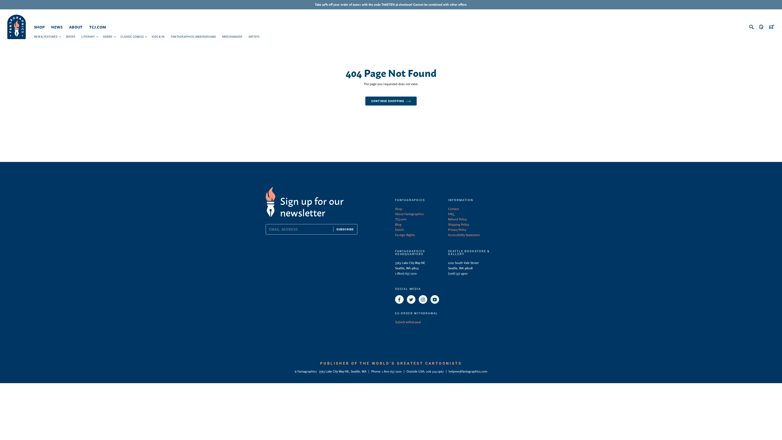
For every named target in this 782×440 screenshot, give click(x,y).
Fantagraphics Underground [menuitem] (193, 36)
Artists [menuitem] (254, 36)
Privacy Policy (457, 230)
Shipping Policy (458, 224)
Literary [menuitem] (88, 36)
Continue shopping (387, 101)
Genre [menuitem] (107, 36)
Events (399, 230)
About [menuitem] (76, 27)
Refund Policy (457, 219)
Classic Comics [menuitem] (132, 36)
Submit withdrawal (408, 322)
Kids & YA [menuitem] (158, 36)
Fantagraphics (308, 371)
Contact (453, 209)
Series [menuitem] (70, 36)
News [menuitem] (56, 27)
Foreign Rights (405, 235)
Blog (398, 224)
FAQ (451, 214)
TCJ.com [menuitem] (97, 27)
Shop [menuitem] (39, 27)
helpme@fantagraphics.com (468, 371)
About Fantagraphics (409, 214)
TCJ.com (400, 219)
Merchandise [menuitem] (232, 36)
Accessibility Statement (464, 235)
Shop (398, 209)
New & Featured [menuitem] (46, 36)
